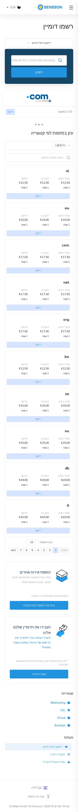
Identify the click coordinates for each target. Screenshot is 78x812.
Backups (60, 725)
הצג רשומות (46, 542)
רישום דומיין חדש (53, 746)
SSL (63, 710)
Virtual (61, 717)
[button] (42, 124)
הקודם (64, 550)
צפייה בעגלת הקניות (54, 762)
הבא (13, 550)
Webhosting (58, 702)
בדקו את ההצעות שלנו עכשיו (39, 605)
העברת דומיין (58, 754)
